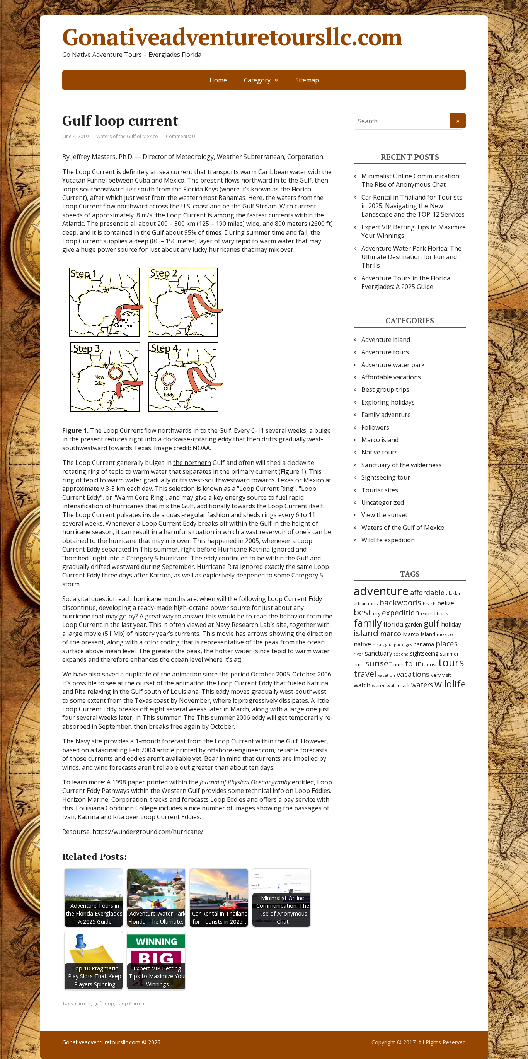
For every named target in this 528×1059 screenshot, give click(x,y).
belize (445, 603)
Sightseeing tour (385, 477)
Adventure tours (385, 352)
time (398, 664)
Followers (375, 427)
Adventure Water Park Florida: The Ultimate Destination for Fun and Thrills (411, 257)
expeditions (434, 613)
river (358, 654)
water (378, 685)
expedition (400, 613)
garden (413, 624)
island (366, 633)
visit (446, 675)
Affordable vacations (391, 377)
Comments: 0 (180, 136)
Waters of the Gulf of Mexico (127, 136)
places (447, 644)
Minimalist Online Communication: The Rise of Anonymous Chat (410, 180)
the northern (192, 462)
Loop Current (131, 1003)
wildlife (450, 683)
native (362, 644)
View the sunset (384, 515)
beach (429, 603)
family (368, 622)
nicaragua (382, 644)
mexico (445, 634)
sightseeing (424, 653)
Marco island (380, 440)
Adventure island (385, 339)
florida (393, 624)
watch (362, 685)
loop (109, 1003)
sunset (378, 663)
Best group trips (385, 389)
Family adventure (386, 414)
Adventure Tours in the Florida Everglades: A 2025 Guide (405, 282)
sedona (401, 654)
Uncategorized (382, 502)
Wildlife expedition (388, 540)
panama (424, 644)
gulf (97, 1003)
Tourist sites (379, 490)
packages (403, 644)
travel (365, 673)
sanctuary (378, 653)
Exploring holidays (388, 402)
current (83, 1003)
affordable (427, 592)
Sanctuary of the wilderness (401, 465)
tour (413, 663)
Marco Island (419, 634)
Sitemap (307, 80)
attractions (366, 603)
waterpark (398, 685)
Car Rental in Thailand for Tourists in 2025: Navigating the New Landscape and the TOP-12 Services (413, 206)
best (362, 612)
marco (390, 633)
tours (451, 662)
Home (218, 80)
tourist (429, 664)
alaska (453, 593)
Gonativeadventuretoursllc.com (232, 36)
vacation (386, 675)
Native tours (379, 452)
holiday (451, 624)
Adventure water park (393, 364)
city (376, 613)
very (436, 675)
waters (422, 684)
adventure (381, 591)
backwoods (400, 602)
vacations (413, 674)
